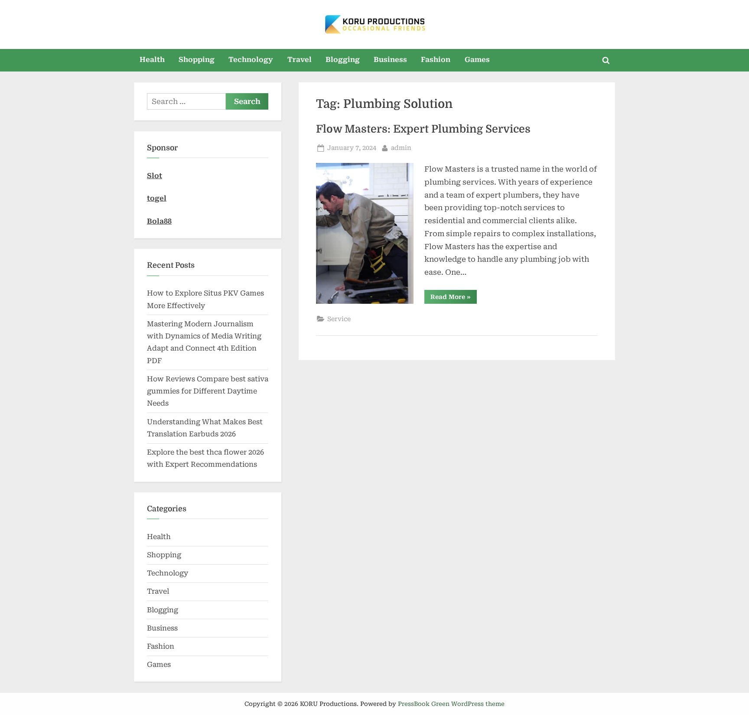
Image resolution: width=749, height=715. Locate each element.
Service (339, 319)
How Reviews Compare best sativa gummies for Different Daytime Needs (207, 391)
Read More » (453, 298)
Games (477, 59)
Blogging (343, 59)
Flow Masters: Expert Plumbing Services (423, 129)
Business (390, 59)
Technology (250, 59)
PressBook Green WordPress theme (451, 703)
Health (152, 59)
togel (156, 198)
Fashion (435, 59)
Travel (299, 59)
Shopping (197, 59)
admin (401, 148)
